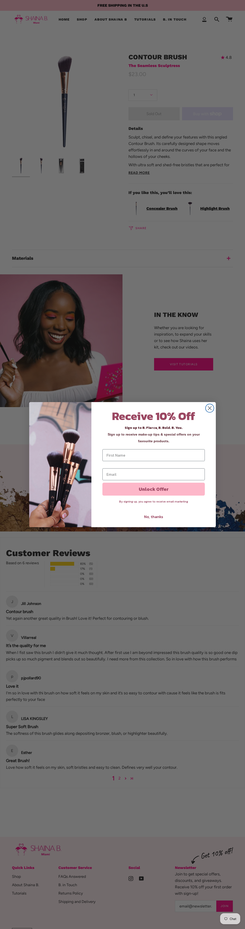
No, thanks (153, 517)
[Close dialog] (210, 408)
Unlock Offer (154, 489)
